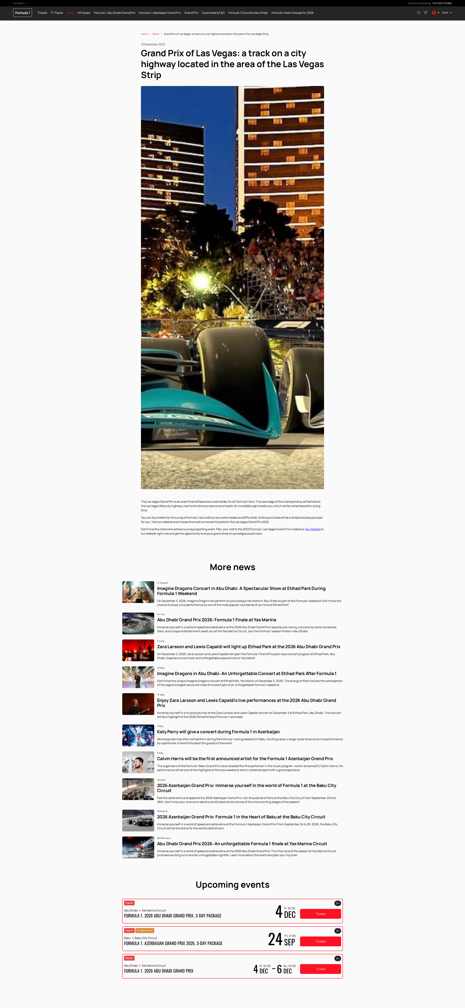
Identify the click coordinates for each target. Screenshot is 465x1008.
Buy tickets (313, 529)
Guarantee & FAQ (213, 13)
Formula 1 (22, 13)
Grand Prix (191, 13)
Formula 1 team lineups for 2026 (293, 13)
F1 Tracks (57, 13)
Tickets (42, 13)
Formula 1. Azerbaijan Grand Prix (160, 13)
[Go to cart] (425, 12)
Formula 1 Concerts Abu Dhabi (248, 13)
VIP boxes (83, 13)
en (446, 12)
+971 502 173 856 (442, 3)
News (70, 13)
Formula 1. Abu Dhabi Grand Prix (114, 13)
